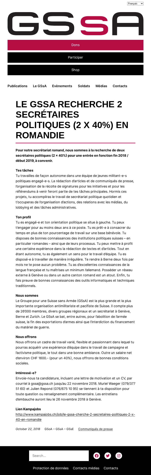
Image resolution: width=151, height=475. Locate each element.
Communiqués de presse (95, 429)
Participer (75, 57)
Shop (75, 70)
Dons (75, 45)
